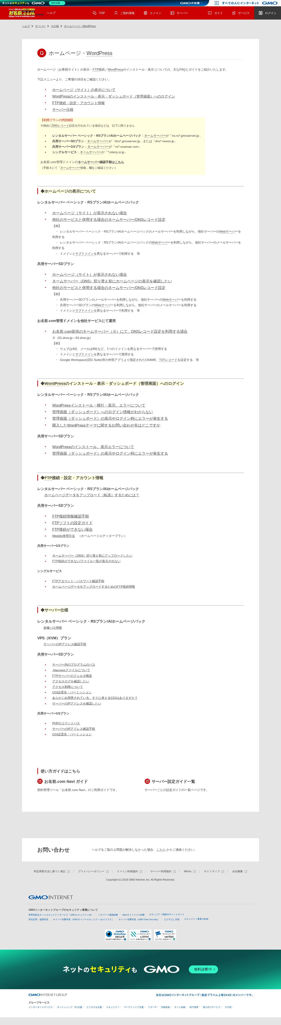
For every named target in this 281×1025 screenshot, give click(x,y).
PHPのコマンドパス (66, 723)
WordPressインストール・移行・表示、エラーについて (98, 405)
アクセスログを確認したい (70, 681)
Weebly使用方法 (63, 536)
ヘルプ (51, 12)
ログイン (270, 13)
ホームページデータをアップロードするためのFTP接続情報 (93, 586)
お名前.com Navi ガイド (66, 781)
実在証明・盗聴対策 (38, 919)
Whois (187, 871)
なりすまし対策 (172, 919)
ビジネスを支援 (94, 1007)
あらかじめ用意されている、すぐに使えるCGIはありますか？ (95, 698)
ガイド (218, 13)
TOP (102, 13)
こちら (119, 162)
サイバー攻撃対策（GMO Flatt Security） (139, 919)
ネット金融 (179, 1007)
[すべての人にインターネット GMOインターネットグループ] (250, 3)
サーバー (182, 13)
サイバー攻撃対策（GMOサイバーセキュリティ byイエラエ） (83, 919)
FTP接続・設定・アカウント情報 (78, 103)
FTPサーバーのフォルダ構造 (72, 676)
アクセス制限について (67, 687)
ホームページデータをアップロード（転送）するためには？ (91, 495)
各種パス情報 (52, 627)
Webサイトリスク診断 (133, 915)
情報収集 (165, 1007)
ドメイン (155, 13)
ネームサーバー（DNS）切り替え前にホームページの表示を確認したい (112, 281)
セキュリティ (112, 1007)
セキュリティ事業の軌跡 (196, 919)
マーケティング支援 (134, 1007)
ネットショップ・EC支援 (69, 1007)
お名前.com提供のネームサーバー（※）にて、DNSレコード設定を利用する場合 (119, 331)
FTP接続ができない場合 (72, 529)
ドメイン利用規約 (127, 871)
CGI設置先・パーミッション (72, 692)
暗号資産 (194, 1007)
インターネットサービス (41, 1007)
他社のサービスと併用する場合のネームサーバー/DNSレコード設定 (109, 220)
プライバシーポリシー (91, 871)
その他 (55, 26)
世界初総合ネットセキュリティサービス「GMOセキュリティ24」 (61, 915)
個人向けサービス (211, 1007)
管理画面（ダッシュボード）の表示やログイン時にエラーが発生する (110, 418)
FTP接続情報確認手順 (70, 516)
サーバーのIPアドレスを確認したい (76, 703)
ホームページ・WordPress (80, 26)
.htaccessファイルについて (71, 670)
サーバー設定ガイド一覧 (173, 781)
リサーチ (152, 1007)
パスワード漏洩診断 (108, 915)
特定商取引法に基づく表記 (49, 871)
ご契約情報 (127, 13)
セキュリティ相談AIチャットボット (166, 914)
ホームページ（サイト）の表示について (83, 90)
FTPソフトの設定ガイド (72, 523)
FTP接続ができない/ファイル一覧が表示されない (86, 561)
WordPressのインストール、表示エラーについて (93, 447)
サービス (244, 13)
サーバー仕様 (62, 109)
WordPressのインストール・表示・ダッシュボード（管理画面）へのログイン (113, 96)
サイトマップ (212, 871)
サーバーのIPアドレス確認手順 (64, 644)
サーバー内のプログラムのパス (73, 664)
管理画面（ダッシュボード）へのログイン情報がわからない (102, 412)
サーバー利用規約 (160, 871)
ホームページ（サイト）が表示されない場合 (89, 213)
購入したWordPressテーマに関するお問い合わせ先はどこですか (106, 425)
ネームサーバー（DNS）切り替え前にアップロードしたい (92, 555)
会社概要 (237, 871)
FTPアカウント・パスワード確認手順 (78, 581)
